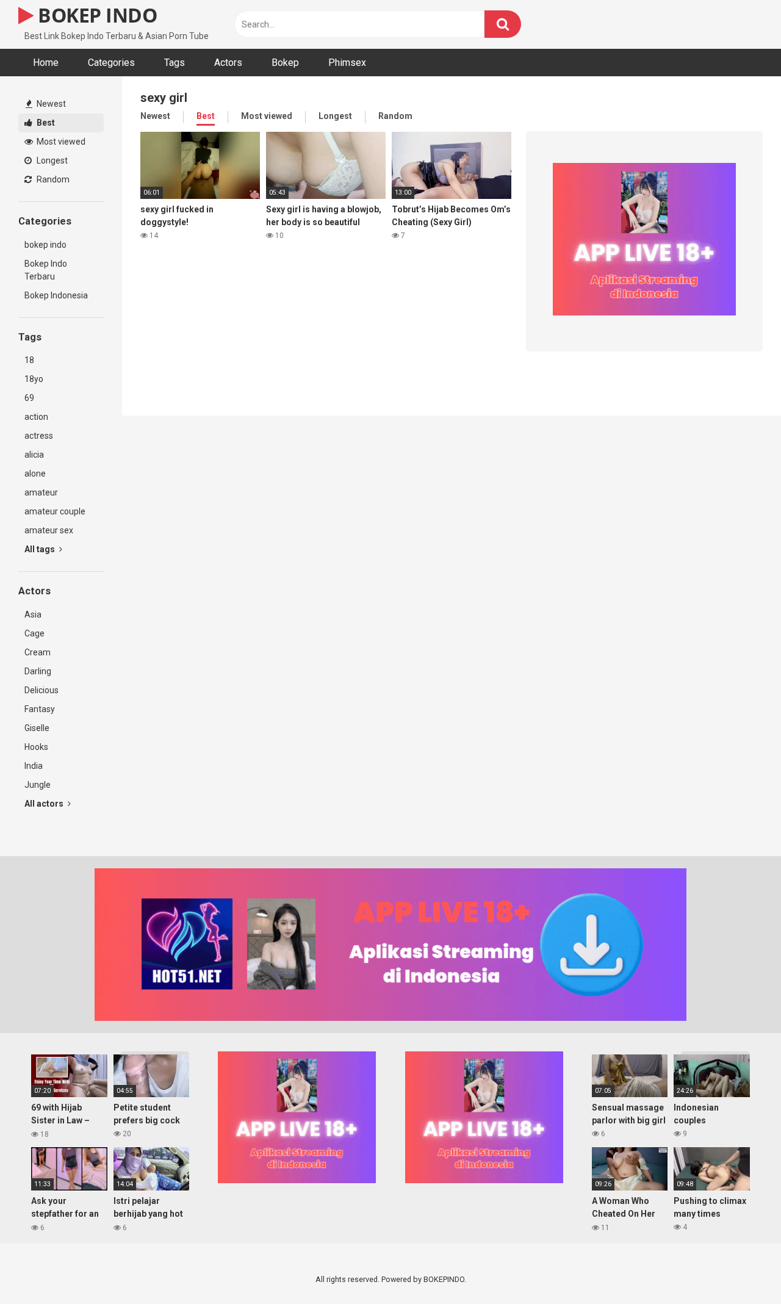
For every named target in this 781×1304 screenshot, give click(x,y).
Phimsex (347, 62)
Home (46, 62)
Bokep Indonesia (56, 295)
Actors (228, 62)
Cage (34, 633)
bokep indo (45, 245)
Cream (37, 652)
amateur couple (54, 511)
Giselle (36, 728)
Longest (51, 160)
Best (45, 123)
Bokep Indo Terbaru (45, 270)
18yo (33, 379)
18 (29, 360)
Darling (37, 671)
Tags (174, 62)
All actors (44, 804)
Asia (32, 614)
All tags (40, 549)
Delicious (41, 690)
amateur (41, 492)
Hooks (36, 747)
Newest (50, 104)
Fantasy (39, 709)
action (36, 417)
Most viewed (60, 141)
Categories (111, 62)
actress (38, 436)
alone (35, 473)
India (33, 766)
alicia (34, 454)
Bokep (285, 62)
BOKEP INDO (95, 15)
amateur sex (48, 530)
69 (29, 398)
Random (52, 179)
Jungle (37, 785)
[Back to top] (740, 1267)
